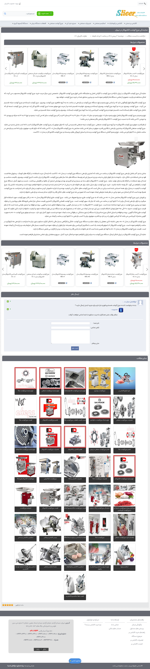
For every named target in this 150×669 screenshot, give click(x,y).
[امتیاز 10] (12, 605)
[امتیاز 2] (3, 605)
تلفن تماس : (94, 327)
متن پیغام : (95, 343)
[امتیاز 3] (4, 605)
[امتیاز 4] (6, 605)
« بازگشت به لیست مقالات (136, 36)
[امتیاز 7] (9, 605)
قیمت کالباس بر (137, 644)
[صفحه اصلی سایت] (131, 13)
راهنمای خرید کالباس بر (137, 632)
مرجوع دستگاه (137, 636)
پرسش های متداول (137, 628)
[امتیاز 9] (11, 605)
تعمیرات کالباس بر (136, 640)
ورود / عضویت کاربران (11, 4)
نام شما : (96, 323)
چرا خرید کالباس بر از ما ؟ (93, 625)
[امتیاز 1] (2, 605)
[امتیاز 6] (8, 605)
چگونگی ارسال (137, 625)
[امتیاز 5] (7, 605)
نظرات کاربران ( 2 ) (80, 36)
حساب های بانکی (115, 628)
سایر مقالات (142, 358)
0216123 (142, 3)
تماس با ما (115, 625)
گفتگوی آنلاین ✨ (75, 661)
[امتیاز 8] (10, 605)
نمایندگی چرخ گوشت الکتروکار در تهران (131, 30)
